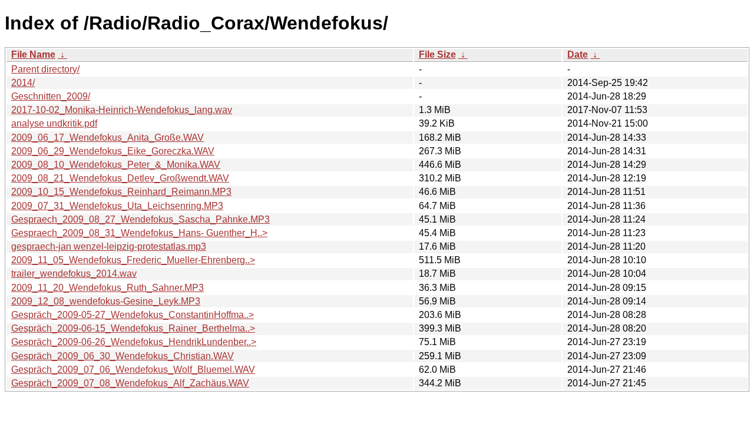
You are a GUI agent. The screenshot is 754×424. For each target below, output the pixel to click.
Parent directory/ (45, 69)
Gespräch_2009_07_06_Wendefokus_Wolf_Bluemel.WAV (133, 370)
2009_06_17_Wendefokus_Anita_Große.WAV (107, 137)
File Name (33, 54)
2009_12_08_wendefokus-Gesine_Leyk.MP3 (105, 301)
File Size (437, 54)
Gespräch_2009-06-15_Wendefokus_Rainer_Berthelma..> (133, 328)
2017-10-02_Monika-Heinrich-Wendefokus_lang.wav (121, 110)
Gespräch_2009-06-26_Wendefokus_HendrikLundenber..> (133, 342)
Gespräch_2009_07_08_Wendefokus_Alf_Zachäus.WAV (130, 383)
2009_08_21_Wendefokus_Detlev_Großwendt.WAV (120, 178)
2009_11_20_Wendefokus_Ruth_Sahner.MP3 (107, 288)
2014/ (23, 83)
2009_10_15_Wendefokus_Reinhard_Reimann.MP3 (121, 192)
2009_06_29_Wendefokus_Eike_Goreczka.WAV (112, 151)
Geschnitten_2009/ (50, 96)
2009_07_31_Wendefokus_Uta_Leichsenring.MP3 (117, 206)
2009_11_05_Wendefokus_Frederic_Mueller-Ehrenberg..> (133, 260)
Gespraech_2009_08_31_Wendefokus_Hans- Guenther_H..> (139, 233)
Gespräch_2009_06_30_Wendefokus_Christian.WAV (122, 356)
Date (577, 54)
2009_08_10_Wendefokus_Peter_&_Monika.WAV (115, 165)
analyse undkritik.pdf (54, 123)
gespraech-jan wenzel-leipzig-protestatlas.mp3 (108, 246)
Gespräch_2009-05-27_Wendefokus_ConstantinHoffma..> (132, 315)
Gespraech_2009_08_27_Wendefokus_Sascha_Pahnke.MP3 (140, 219)
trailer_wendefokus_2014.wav (74, 274)
